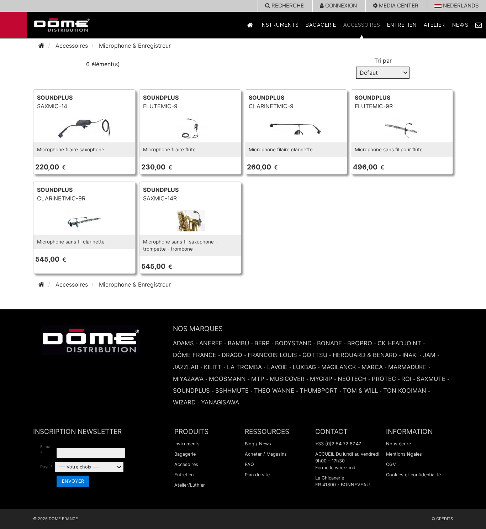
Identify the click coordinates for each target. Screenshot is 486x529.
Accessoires (361, 25)
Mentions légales (404, 454)
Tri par (383, 60)
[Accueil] (41, 45)
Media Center (397, 5)
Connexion (340, 5)
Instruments (279, 25)
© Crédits (442, 518)
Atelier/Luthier (189, 485)
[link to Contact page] (479, 25)
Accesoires (186, 464)
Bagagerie (321, 25)
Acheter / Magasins (266, 454)
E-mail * (46, 449)
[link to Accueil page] (250, 25)
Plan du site (257, 474)
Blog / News (258, 443)
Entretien (402, 25)
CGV (391, 464)
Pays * (46, 466)
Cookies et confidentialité (413, 474)
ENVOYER (73, 481)
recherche (287, 5)
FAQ (249, 464)
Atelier (434, 25)
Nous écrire (398, 443)
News (460, 25)
